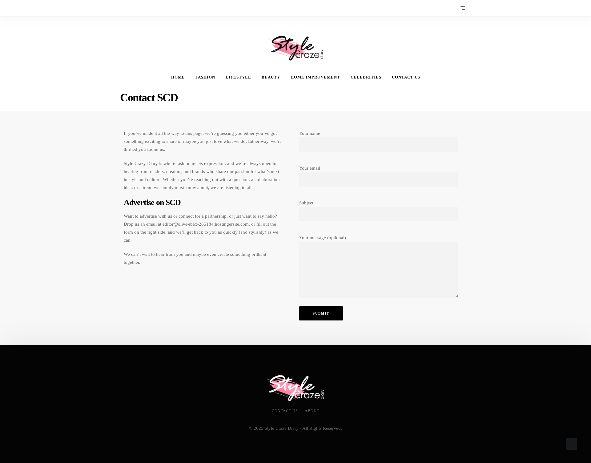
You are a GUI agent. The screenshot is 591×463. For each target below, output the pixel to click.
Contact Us (406, 77)
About (312, 411)
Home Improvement (315, 77)
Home (178, 77)
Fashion (205, 77)
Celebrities (366, 77)
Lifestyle (238, 77)
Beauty (271, 77)
